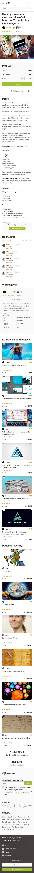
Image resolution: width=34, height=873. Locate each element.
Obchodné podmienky (9, 817)
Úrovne (4, 824)
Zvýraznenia (6, 827)
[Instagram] (30, 806)
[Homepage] (12, 3)
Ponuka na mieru (17, 827)
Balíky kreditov (24, 824)
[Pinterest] (14, 806)
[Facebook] (4, 806)
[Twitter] (9, 806)
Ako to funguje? (23, 822)
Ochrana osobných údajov (11, 819)
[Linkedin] (19, 806)
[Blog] (25, 806)
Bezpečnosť (26, 819)
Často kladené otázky (9, 822)
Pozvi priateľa (13, 824)
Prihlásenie (28, 3)
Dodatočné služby (8, 829)
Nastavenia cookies (24, 817)
